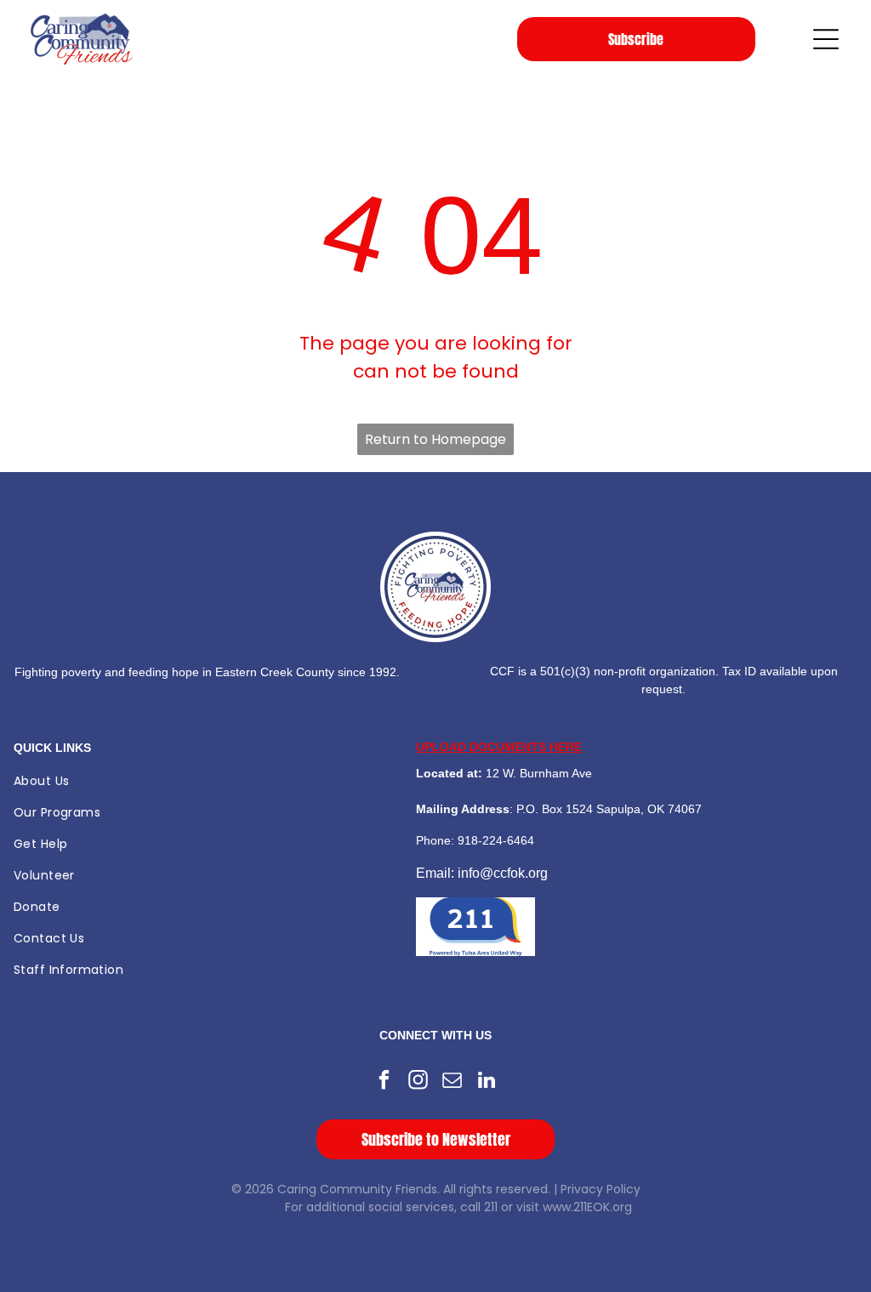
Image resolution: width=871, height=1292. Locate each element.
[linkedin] (487, 1082)
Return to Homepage (435, 439)
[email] (453, 1082)
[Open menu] (826, 39)
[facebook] (385, 1082)
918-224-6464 (496, 840)
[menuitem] (210, 781)
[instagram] (419, 1082)
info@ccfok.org (503, 873)
